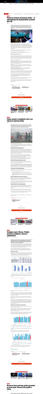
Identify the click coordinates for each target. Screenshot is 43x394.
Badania (21, 3)
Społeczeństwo (10, 3)
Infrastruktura (16, 3)
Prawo (23, 3)
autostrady (16, 351)
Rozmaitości (26, 3)
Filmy (13, 3)
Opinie (19, 3)
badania (19, 351)
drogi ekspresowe (22, 351)
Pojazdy (28, 3)
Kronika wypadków (32, 3)
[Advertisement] (21, 9)
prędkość (25, 351)
